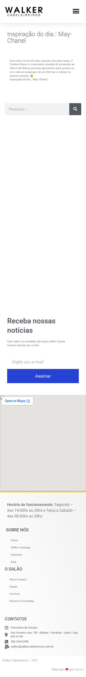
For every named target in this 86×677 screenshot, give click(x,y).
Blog (13, 562)
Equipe (13, 586)
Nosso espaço (18, 579)
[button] (75, 11)
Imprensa (16, 554)
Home (14, 540)
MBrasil (79, 669)
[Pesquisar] (75, 109)
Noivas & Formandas (22, 601)
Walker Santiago (20, 547)
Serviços (15, 593)
